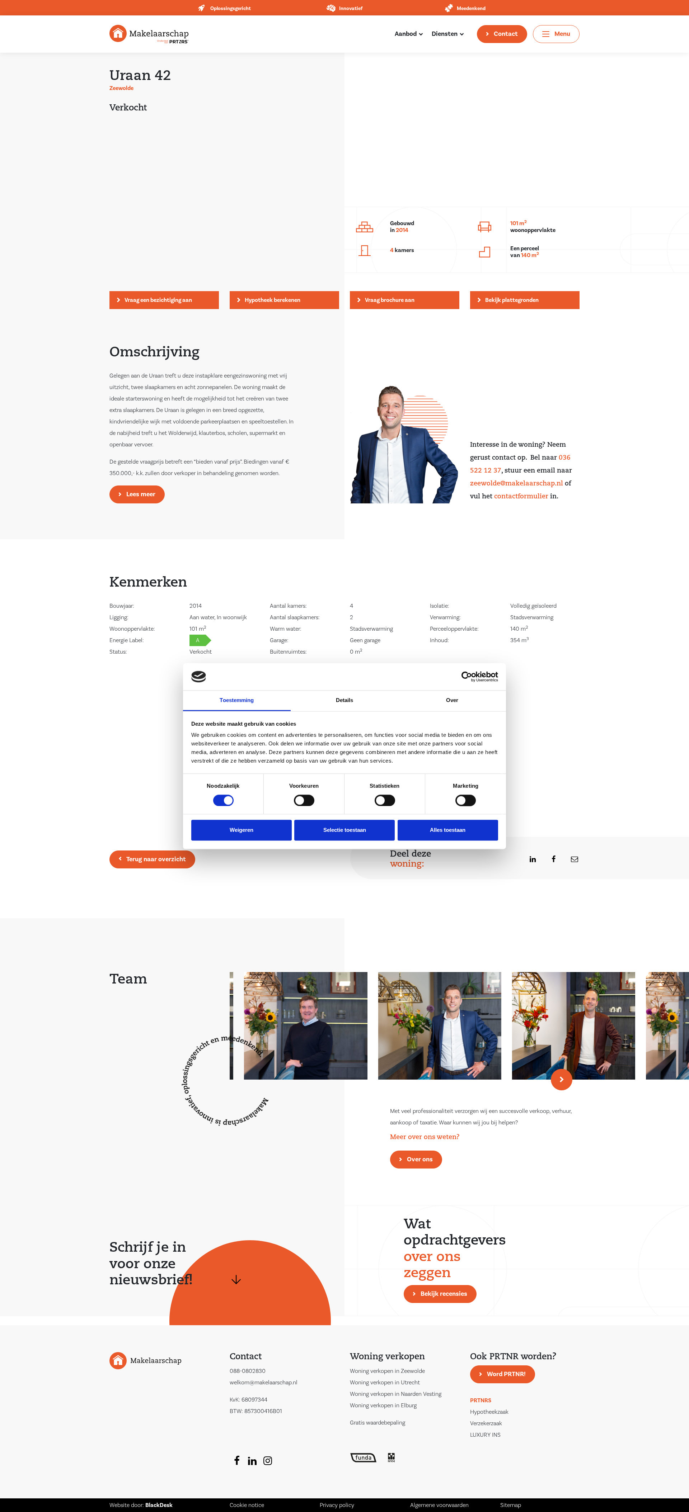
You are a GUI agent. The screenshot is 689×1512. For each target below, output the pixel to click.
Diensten (445, 34)
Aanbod (406, 34)
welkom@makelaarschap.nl (263, 1382)
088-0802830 (248, 1371)
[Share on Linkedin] (528, 859)
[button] (561, 1079)
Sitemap (510, 1505)
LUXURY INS (485, 1434)
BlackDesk (159, 1505)
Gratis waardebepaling (377, 1422)
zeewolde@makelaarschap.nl (516, 484)
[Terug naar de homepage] (148, 33)
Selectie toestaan (344, 830)
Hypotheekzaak (489, 1412)
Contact (506, 34)
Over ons (420, 1159)
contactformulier (521, 497)
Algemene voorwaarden (439, 1505)
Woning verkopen (387, 1357)
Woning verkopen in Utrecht (385, 1382)
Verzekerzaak (486, 1423)
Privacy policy (337, 1505)
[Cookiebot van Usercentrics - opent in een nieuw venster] (466, 676)
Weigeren (241, 830)
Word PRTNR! (506, 1374)
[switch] (304, 800)
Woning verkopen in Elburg (383, 1405)
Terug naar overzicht (156, 859)
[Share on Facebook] (549, 859)
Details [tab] (344, 700)
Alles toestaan (447, 830)
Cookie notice (247, 1505)
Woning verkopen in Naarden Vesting (395, 1394)
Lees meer (140, 494)
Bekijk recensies (444, 1294)
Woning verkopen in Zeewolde (387, 1371)
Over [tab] (452, 700)
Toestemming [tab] (237, 700)
